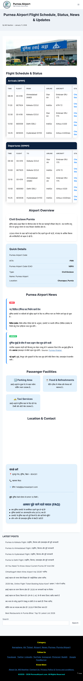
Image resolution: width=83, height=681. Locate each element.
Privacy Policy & (57, 670)
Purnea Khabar (55, 350)
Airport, (37, 647)
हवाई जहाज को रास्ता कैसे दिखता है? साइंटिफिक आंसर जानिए (26, 578)
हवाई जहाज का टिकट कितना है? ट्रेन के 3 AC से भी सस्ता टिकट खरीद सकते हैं (32, 595)
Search (6, 619)
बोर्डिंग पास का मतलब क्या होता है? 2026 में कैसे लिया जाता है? (26, 607)
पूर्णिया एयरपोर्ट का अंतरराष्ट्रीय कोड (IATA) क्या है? (28, 512)
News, (45, 647)
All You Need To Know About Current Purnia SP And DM (29, 566)
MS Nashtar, (23, 670)
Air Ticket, (28, 647)
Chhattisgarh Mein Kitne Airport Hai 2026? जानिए (26, 572)
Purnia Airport (63, 647)
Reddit (64, 657)
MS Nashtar (9, 25)
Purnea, (52, 647)
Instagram (46, 657)
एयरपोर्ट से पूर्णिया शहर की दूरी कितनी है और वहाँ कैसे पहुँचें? (30, 515)
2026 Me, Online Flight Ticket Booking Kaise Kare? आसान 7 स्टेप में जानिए (35, 584)
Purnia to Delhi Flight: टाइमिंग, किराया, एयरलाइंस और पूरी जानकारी (29, 560)
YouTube (37, 657)
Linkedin (28, 657)
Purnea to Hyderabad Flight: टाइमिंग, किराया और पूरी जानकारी (29, 554)
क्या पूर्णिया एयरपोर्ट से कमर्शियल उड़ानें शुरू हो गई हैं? (28, 510)
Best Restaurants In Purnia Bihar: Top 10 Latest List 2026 (30, 613)
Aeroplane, (17, 647)
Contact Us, (35, 670)
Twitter (20, 657)
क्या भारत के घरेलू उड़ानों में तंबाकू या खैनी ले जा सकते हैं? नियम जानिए (28, 601)
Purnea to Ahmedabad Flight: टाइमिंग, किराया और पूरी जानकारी (29, 548)
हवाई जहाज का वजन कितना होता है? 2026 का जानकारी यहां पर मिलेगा (29, 589)
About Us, (13, 670)
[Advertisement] (41, 677)
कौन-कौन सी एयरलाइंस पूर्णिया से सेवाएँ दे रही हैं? (27, 518)
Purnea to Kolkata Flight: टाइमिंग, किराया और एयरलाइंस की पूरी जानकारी (31, 542)
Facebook (11, 657)
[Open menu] (78, 4)
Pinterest (56, 657)
